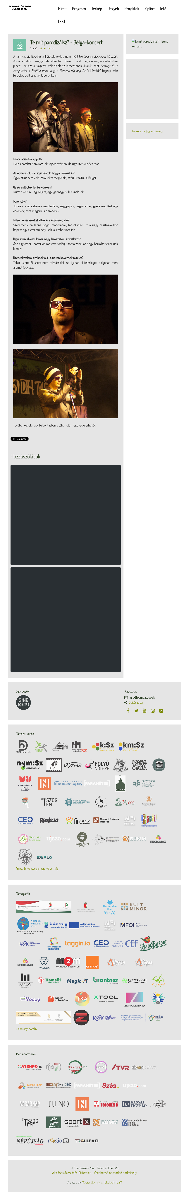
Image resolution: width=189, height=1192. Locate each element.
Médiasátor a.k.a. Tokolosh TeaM (102, 1182)
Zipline (150, 8)
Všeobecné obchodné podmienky (115, 1173)
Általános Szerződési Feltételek (71, 1173)
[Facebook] (128, 710)
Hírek (62, 8)
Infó (163, 8)
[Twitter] (137, 710)
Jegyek (113, 8)
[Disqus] (65, 517)
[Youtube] (145, 710)
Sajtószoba (136, 702)
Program (79, 8)
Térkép (96, 8)
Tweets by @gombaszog (147, 131)
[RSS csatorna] (161, 710)
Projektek (131, 8)
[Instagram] (153, 710)
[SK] (61, 21)
